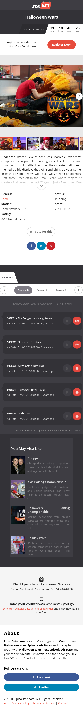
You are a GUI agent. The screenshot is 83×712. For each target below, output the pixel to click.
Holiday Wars (36, 538)
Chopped (33, 458)
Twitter (43, 687)
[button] (79, 96)
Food (4, 199)
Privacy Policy (20, 703)
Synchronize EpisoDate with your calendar (28, 608)
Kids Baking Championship (46, 482)
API (6, 703)
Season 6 (61, 290)
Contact (63, 703)
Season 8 (23, 290)
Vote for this (43, 231)
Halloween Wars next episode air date (35, 430)
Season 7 (42, 290)
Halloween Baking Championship (48, 510)
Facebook (43, 677)
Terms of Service (44, 703)
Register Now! (61, 44)
